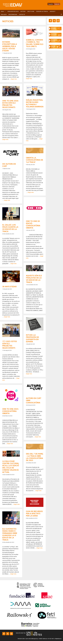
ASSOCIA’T (52, 11)
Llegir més (14, 79)
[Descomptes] (55, 42)
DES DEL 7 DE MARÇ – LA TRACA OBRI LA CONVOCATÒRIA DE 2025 (34, 457)
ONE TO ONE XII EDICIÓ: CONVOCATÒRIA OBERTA (33, 224)
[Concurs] (55, 48)
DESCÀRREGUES (12, 14)
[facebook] (50, 20)
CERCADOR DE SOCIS (13, 11)
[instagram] (54, 20)
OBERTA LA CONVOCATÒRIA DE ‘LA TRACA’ (34, 160)
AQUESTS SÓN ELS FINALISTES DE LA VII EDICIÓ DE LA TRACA (34, 279)
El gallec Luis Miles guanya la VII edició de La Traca (10, 228)
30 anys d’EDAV (9, 287)
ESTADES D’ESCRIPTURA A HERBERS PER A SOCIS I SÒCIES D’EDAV (9, 46)
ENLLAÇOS (4, 14)
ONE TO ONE (30, 11)
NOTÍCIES (23, 11)
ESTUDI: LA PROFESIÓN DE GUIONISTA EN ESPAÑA (32, 338)
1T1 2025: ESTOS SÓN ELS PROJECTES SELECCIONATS (9, 344)
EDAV (2, 11)
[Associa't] (55, 36)
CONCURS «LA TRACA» (42, 11)
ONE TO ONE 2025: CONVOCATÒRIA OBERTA (10, 411)
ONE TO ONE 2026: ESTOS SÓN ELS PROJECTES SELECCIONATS (10, 104)
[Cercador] (55, 30)
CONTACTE (22, 14)
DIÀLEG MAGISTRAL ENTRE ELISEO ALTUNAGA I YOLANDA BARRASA (34, 103)
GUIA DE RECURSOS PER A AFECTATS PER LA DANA (34, 513)
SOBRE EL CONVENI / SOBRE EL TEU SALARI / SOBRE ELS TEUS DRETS (34, 43)
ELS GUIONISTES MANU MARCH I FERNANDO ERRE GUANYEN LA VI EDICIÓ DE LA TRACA (9, 534)
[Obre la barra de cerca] (61, 14)
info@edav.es (57, 638)
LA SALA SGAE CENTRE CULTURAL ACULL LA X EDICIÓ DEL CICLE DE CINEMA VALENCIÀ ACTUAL (10, 466)
